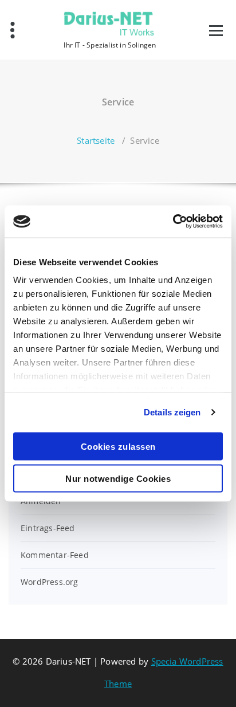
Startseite (96, 140)
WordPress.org (49, 581)
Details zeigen (172, 412)
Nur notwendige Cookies (118, 479)
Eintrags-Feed (48, 528)
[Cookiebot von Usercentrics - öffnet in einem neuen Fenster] (173, 221)
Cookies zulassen (118, 446)
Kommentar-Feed (55, 554)
